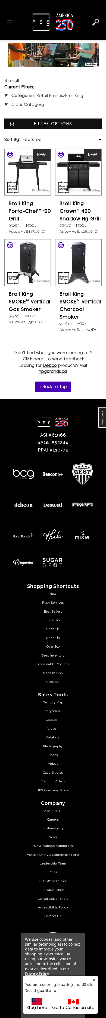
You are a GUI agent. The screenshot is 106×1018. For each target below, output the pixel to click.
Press (53, 872)
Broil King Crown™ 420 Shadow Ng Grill (80, 211)
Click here (33, 358)
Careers (53, 819)
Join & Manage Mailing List (53, 846)
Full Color (53, 620)
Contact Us (53, 916)
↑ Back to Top (53, 386)
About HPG (52, 811)
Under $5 (53, 638)
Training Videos (53, 781)
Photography (53, 746)
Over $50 (53, 646)
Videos (53, 764)
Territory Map (53, 702)
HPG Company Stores (52, 790)
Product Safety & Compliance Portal (53, 855)
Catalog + (53, 720)
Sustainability (53, 828)
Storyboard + (53, 711)
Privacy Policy (53, 890)
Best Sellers (53, 611)
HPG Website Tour (53, 881)
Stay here (36, 1007)
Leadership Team (53, 863)
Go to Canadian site (73, 1007)
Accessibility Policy (53, 907)
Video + (52, 729)
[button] (102, 417)
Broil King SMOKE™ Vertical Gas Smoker (29, 301)
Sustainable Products (53, 664)
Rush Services (53, 602)
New (52, 594)
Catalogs (53, 737)
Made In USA (53, 673)
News (53, 837)
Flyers (53, 755)
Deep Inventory (52, 655)
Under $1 (53, 629)
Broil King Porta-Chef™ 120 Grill (30, 211)
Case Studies (53, 772)
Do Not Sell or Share (53, 899)
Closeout (53, 682)
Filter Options (53, 123)
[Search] (95, 22)
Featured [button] (23, 139)
